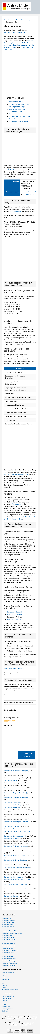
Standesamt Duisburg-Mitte (10, 950)
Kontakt (26, 1019)
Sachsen (4, 1004)
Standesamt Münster (8, 952)
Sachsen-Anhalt (6, 1006)
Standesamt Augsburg (8, 961)
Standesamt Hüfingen (11, 896)
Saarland (4, 1000)
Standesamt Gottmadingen (13, 805)
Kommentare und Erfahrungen (14, 32)
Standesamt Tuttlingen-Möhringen (16, 797)
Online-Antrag (17, 211)
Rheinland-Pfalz (6, 998)
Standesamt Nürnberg (8, 937)
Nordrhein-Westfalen (8, 996)
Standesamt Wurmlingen (13, 829)
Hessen (4, 987)
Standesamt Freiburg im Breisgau (12, 933)
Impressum (14, 1017)
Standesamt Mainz (7, 956)
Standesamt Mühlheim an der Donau (17, 879)
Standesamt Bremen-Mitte (9, 931)
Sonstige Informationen (17, 114)
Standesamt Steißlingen (12, 807)
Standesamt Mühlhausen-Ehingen (16, 770)
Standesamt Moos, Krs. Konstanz (16, 855)
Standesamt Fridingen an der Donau (17, 889)
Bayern (4, 975)
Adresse (30, 41)
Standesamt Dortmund (8, 944)
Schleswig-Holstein (7, 1009)
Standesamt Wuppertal (8, 946)
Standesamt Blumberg (12, 838)
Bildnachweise (33, 1017)
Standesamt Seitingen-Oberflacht (16, 860)
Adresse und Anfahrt (16, 101)
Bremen (4, 983)
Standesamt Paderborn (9, 965)
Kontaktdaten (16, 504)
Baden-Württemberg (23, 20)
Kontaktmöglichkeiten (11, 43)
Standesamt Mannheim (9, 958)
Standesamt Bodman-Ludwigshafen (16, 884)
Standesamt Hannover (8, 920)
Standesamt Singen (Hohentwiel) (15, 793)
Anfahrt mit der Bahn (31, 194)
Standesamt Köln (7, 918)
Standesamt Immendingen (13, 788)
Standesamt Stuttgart (14, 612)
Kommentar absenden (27, 755)
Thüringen (5, 1011)
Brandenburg (6, 979)
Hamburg (4, 985)
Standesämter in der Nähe (18, 121)
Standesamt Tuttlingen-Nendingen (16, 846)
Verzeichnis (33, 1019)
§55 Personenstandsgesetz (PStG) (16, 474)
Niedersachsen (6, 994)
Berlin (3, 977)
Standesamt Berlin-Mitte (9, 922)
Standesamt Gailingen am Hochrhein (17, 831)
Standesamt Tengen (11, 780)
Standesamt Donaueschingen (14, 877)
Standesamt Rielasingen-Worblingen (17, 821)
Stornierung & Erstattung (14, 1019)
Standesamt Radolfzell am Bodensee (17, 867)
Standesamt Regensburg (9, 963)
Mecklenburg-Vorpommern (10, 990)
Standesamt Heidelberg (15, 619)
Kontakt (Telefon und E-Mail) (19, 104)
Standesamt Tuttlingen (12, 826)
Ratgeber (20, 1021)
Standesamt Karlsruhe (15, 614)
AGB (3, 1019)
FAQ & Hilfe (5, 1017)
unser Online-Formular (12, 170)
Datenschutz (23, 1017)
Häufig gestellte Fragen (17, 107)
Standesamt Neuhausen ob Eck (15, 836)
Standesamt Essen (7, 935)
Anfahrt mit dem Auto (31, 192)
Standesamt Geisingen (12, 802)
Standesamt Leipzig (8, 925)
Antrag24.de (8, 20)
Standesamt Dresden (8, 948)
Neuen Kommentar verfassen (19, 119)
